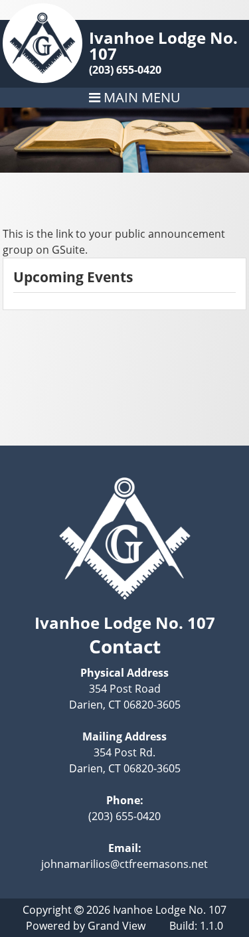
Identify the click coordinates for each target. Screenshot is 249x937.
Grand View (116, 925)
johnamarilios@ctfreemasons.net (124, 864)
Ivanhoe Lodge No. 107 (163, 45)
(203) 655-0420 (125, 69)
